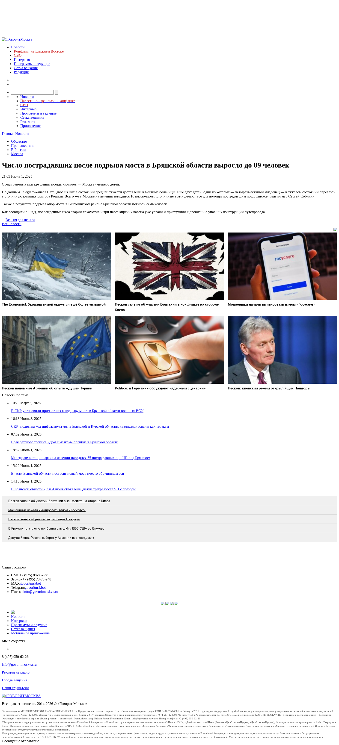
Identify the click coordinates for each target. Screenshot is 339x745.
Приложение (30, 126)
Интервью (22, 60)
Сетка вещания (26, 68)
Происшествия (22, 145)
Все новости (11, 224)
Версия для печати (20, 220)
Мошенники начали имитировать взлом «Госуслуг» (47, 510)
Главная (8, 133)
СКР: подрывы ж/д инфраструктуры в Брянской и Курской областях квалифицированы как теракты (90, 426)
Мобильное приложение (30, 633)
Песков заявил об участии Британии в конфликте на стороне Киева (59, 501)
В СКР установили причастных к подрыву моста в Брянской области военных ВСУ (77, 411)
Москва (17, 154)
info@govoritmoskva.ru (40, 592)
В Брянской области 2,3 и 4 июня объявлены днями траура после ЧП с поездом (73, 489)
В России (18, 150)
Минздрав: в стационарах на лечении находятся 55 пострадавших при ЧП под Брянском (80, 458)
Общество (19, 141)
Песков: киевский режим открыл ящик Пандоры (44, 519)
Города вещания (14, 680)
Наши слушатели (15, 688)
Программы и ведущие (32, 64)
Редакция (21, 72)
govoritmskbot (30, 583)
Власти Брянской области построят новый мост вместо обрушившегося (67, 473)
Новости (18, 47)
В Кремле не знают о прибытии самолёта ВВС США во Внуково (56, 528)
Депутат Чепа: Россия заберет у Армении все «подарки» (51, 537)
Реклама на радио (16, 672)
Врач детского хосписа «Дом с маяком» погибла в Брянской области (64, 442)
